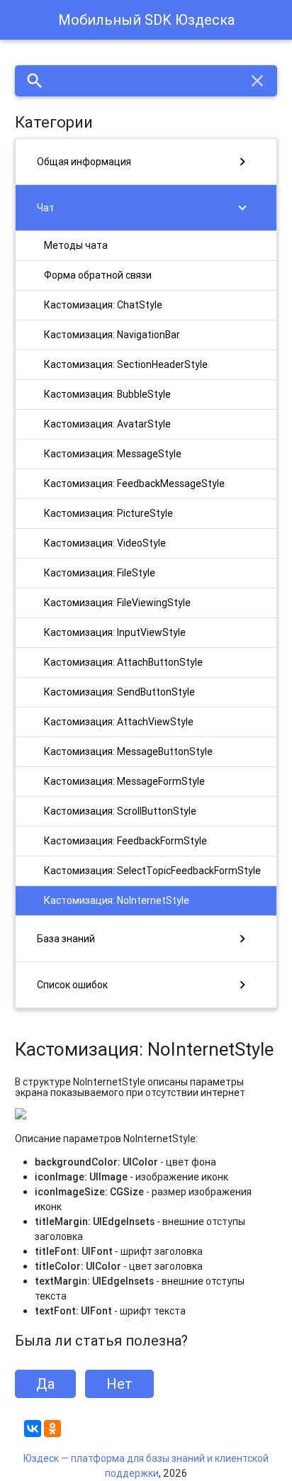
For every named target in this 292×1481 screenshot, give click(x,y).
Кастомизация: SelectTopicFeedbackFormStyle (152, 870)
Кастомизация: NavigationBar (112, 334)
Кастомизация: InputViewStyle (115, 632)
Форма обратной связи (98, 275)
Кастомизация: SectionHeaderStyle (126, 364)
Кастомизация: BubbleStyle (107, 394)
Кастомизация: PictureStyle (108, 513)
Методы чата (76, 245)
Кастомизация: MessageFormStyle (124, 781)
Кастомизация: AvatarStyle (107, 424)
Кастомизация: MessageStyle (112, 453)
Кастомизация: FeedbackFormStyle (125, 840)
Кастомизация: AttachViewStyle (118, 721)
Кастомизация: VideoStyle (105, 543)
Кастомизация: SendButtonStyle (119, 692)
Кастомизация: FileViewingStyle (117, 602)
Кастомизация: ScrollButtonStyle (120, 811)
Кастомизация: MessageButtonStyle (128, 751)
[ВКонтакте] (32, 1428)
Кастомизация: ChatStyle (103, 304)
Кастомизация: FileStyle (99, 572)
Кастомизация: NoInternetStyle (116, 900)
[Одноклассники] (52, 1428)
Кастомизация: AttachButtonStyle (123, 662)
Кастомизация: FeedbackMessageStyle (134, 483)
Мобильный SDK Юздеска (146, 19)
